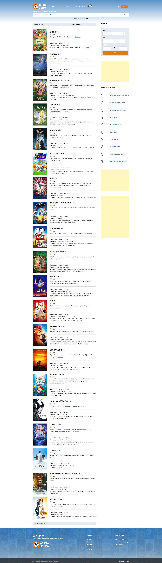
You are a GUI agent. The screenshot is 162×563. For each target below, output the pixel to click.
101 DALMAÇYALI (56, 228)
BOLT (53, 301)
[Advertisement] (115, 71)
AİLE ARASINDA (114, 132)
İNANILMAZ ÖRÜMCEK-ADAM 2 (118, 103)
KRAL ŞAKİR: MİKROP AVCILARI (118, 110)
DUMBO (53, 178)
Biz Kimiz (89, 549)
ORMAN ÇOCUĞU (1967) (58, 252)
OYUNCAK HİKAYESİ (115, 147)
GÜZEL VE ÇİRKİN (56, 130)
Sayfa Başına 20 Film (39, 523)
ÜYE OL (124, 6)
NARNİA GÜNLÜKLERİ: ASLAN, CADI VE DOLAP (65, 474)
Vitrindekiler (119, 544)
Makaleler (61, 6)
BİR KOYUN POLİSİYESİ (116, 125)
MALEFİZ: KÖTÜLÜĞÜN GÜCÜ (60, 401)
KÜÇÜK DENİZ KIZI (57, 374)
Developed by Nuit (124, 561)
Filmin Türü (105, 30)
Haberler (69, 6)
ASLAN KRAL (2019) (57, 350)
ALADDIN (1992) (56, 276)
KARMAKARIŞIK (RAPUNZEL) (60, 80)
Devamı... (77, 37)
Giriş (118, 6)
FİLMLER (53, 6)
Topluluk (77, 6)
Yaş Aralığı (105, 45)
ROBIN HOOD (55, 32)
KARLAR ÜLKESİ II (57, 425)
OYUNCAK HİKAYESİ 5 (115, 139)
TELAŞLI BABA (113, 117)
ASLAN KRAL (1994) (57, 326)
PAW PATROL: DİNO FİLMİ (116, 154)
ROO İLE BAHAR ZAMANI (58, 154)
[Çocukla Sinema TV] (90, 7)
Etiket (104, 37)
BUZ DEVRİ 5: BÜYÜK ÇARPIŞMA (118, 161)
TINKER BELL (55, 105)
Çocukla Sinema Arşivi (122, 542)
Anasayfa (76, 18)
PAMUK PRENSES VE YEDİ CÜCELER (62, 203)
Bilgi (83, 6)
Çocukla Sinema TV (121, 539)
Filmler (89, 539)
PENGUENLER (55, 450)
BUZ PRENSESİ (56, 499)
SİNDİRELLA (55, 54)
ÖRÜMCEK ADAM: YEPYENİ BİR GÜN (119, 95)
